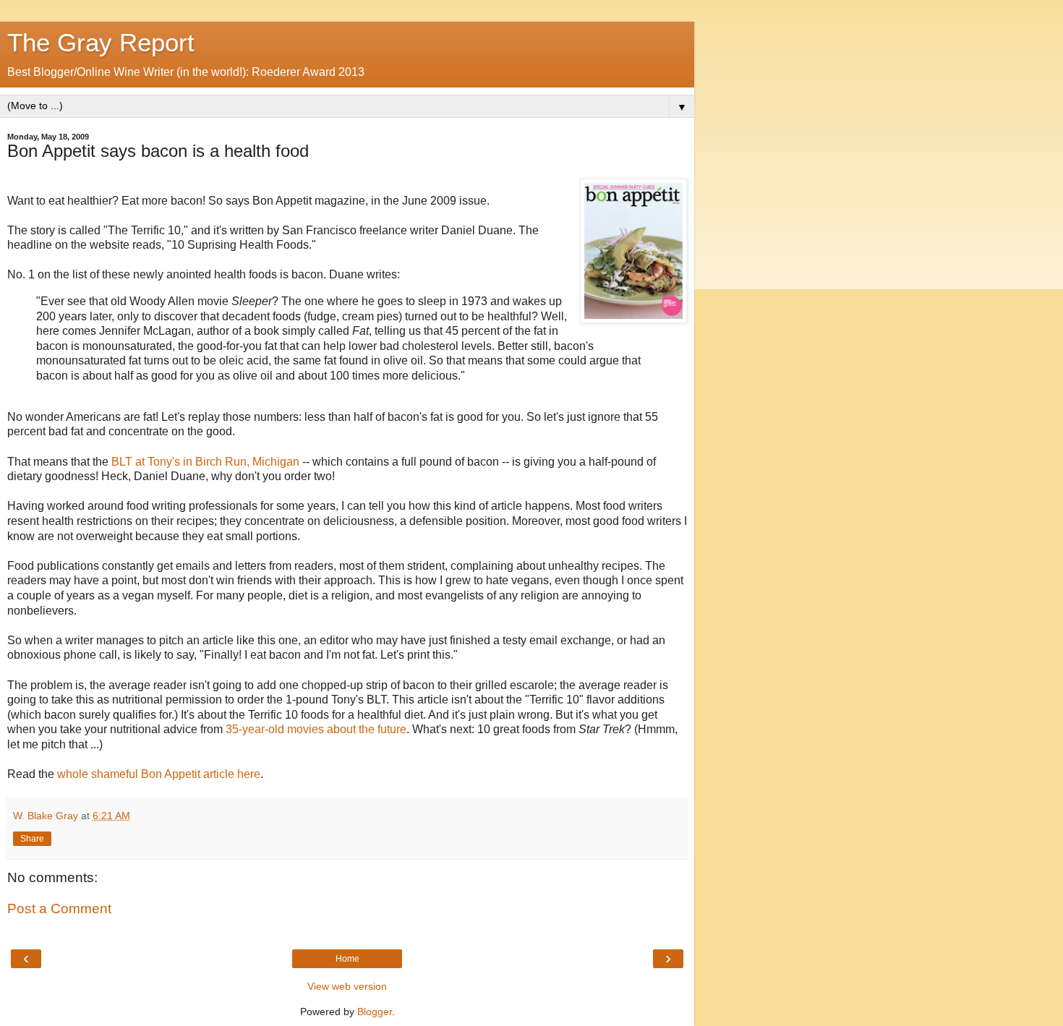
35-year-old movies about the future (316, 729)
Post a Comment (59, 908)
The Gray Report (101, 42)
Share (32, 839)
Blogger (374, 1011)
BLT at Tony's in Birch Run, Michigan (205, 462)
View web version (347, 986)
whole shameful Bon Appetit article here (158, 774)
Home (347, 959)
